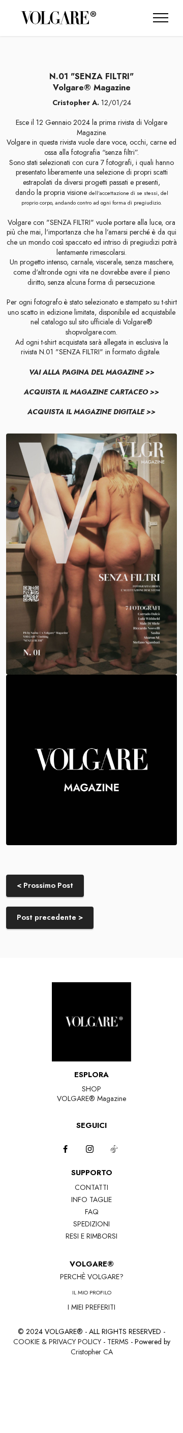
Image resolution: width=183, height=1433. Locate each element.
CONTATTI (91, 1187)
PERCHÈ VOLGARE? (92, 1277)
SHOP (91, 1089)
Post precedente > (50, 917)
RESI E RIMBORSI (91, 1236)
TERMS (118, 1342)
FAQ (92, 1212)
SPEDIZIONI (91, 1224)
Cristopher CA (92, 1352)
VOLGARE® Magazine (91, 1098)
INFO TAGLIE (91, 1199)
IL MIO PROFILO (91, 1292)
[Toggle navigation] (161, 18)
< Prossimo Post (45, 885)
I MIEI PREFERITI (91, 1307)
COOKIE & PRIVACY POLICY (57, 1342)
